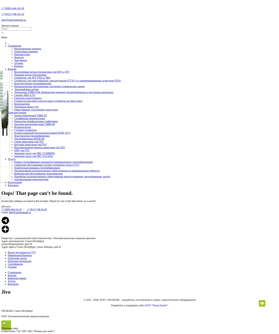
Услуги (12, 159)
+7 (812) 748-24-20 (12, 14)
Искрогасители (22, 127)
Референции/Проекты (20, 255)
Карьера (18, 66)
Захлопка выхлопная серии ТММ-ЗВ (34, 124)
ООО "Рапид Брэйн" (156, 305)
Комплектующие (17, 112)
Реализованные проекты (27, 48)
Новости (19, 57)
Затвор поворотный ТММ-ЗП (30, 115)
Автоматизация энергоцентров (31, 179)
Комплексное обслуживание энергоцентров (38, 173)
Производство (22, 54)
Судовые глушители (25, 130)
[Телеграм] (5, 223)
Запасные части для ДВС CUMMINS (34, 153)
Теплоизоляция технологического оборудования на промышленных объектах (57, 170)
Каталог (12, 69)
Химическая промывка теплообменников (37, 167)
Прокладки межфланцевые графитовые (36, 121)
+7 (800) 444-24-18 (12, 8)
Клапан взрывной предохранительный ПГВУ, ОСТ (42, 133)
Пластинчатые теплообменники (32, 135)
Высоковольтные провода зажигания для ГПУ (39, 147)
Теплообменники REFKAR (29, 138)
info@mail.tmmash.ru (13, 19)
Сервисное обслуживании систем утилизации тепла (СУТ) (46, 165)
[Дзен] (5, 232)
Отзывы (18, 63)
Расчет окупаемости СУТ (22, 252)
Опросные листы (17, 258)
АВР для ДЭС (22, 150)
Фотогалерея (15, 182)
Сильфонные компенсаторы (29, 118)
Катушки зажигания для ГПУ (30, 144)
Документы (20, 60)
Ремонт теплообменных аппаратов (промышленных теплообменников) (53, 162)
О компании (14, 45)
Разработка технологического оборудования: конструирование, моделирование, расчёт (62, 176)
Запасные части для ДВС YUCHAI (33, 156)
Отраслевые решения (26, 51)
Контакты (13, 185)
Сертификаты (15, 264)
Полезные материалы (19, 261)
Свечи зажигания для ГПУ (29, 141)
